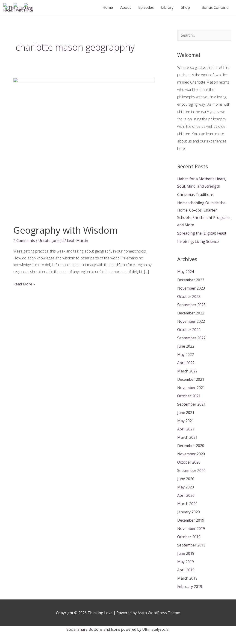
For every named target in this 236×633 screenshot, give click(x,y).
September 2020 (191, 470)
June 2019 (185, 553)
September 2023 (191, 304)
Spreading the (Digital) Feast (201, 233)
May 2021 (185, 420)
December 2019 (190, 520)
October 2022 (189, 329)
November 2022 (191, 321)
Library (167, 7)
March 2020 (187, 503)
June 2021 (185, 412)
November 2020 (191, 453)
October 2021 (189, 395)
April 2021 (186, 429)
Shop (185, 7)
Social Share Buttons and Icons (93, 629)
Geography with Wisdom (65, 230)
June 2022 (185, 346)
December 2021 (190, 379)
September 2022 (191, 337)
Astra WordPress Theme (159, 612)
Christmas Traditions (195, 194)
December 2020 (190, 445)
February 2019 (189, 586)
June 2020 (185, 478)
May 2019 (185, 561)
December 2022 (190, 313)
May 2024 (185, 271)
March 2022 (187, 371)
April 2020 (186, 495)
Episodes (146, 7)
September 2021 (191, 404)
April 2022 (186, 362)
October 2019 (189, 536)
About (125, 7)
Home (108, 7)
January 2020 (188, 511)
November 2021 (191, 387)
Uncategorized (51, 240)
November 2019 (191, 528)
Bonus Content (214, 7)
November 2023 (191, 288)
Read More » (24, 284)
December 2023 (190, 279)
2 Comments (24, 240)
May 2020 (185, 487)
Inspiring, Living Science (198, 241)
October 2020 (189, 462)
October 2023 (189, 296)
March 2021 (187, 437)
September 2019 (191, 545)
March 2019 (187, 578)
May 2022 (185, 354)
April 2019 (186, 569)
